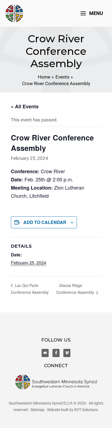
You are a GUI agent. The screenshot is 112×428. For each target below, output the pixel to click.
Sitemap (37, 410)
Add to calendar (44, 222)
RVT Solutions (86, 410)
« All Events (25, 106)
